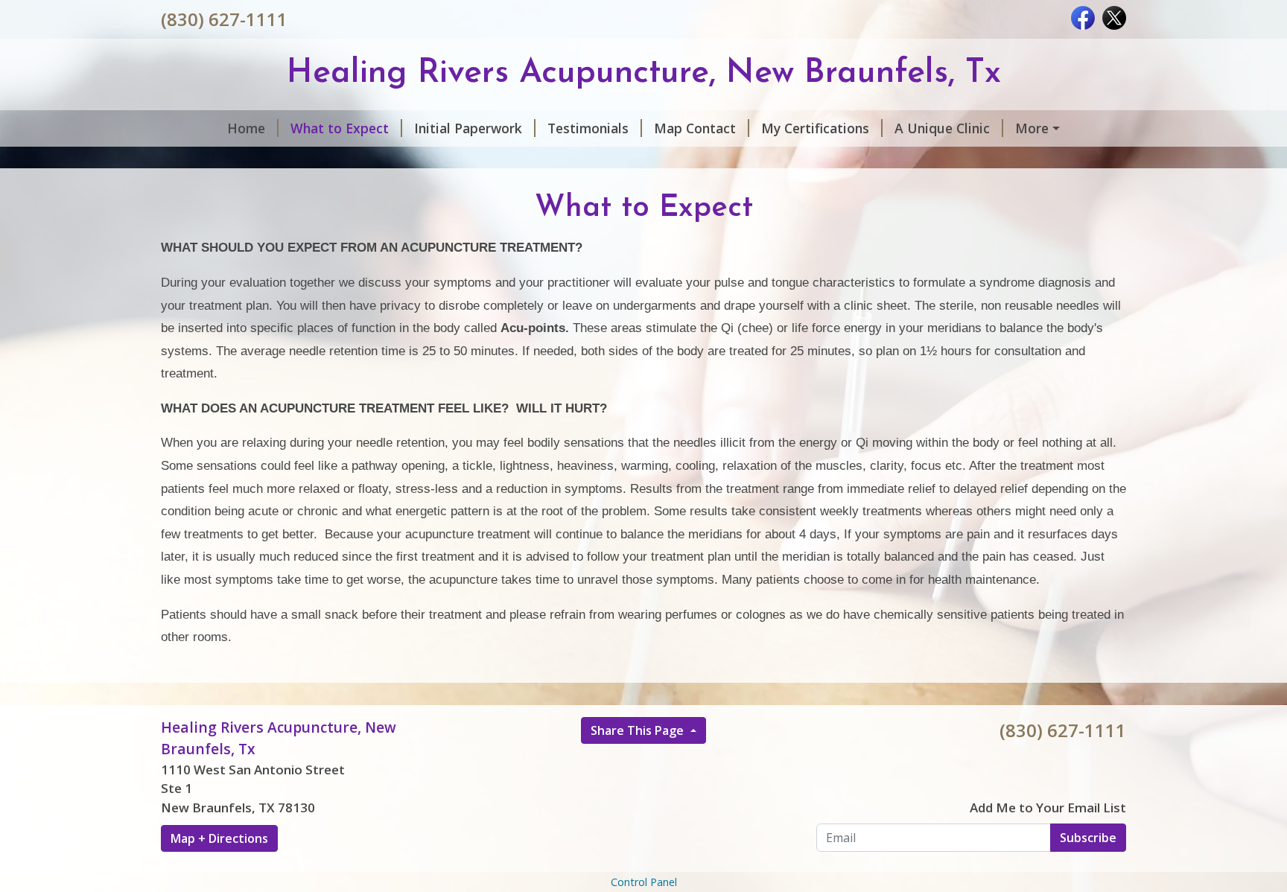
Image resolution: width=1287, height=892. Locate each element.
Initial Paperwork (468, 128)
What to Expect (339, 128)
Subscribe (1088, 837)
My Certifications (815, 128)
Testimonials (588, 128)
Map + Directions (219, 838)
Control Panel (644, 882)
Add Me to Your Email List (1048, 807)
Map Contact (695, 128)
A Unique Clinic (942, 128)
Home (246, 128)
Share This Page (639, 730)
